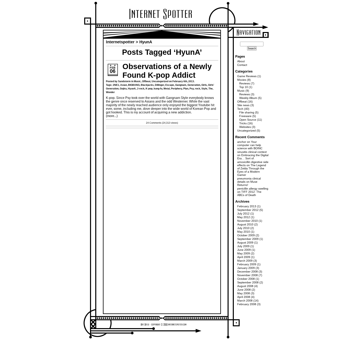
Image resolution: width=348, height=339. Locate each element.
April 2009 (243, 257)
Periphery (176, 88)
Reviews (244, 83)
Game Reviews (247, 76)
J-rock (140, 88)
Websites (245, 127)
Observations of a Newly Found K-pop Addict (167, 70)
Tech (240, 108)
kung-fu (158, 88)
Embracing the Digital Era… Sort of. (252, 156)
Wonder (110, 92)
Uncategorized (160, 81)
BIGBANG (134, 85)
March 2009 (245, 260)
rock (197, 88)
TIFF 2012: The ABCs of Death (249, 193)
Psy (192, 88)
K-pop (149, 88)
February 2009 (246, 264)
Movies (241, 79)
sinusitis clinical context (252, 151)
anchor (241, 141)
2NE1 (116, 85)
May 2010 (243, 231)
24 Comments (153, 122)
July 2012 (243, 213)
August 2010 (245, 224)
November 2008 (247, 275)
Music (137, 81)
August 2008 (245, 286)
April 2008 (243, 297)
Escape (169, 85)
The (210, 88)
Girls (204, 85)
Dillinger (159, 85)
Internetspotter (120, 42)
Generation (193, 85)
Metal (167, 88)
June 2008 (244, 289)
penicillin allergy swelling (252, 188)
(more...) (112, 116)
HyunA (132, 88)
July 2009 (243, 246)
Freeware (245, 116)
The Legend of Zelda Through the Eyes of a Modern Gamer (251, 170)
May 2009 (243, 253)
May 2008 (243, 293)
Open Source (247, 119)
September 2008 (248, 282)
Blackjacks (147, 85)
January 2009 (246, 268)
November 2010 (247, 220)
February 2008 (246, 304)
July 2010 (243, 228)
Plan (185, 88)
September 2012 (248, 209)
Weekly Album (248, 98)
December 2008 (247, 271)
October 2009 (246, 235)
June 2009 (244, 249)
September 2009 (248, 239)
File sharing (246, 112)
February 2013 (246, 206)
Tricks (243, 123)
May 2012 (243, 217)
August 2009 (245, 242)
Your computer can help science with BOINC (249, 145)
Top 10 (243, 87)
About (241, 61)
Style (204, 88)
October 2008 (246, 278)
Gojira (123, 88)
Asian (123, 85)
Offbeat (146, 81)
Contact (242, 64)
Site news (243, 105)
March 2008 (245, 300)
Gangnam (180, 85)
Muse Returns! (247, 183)
